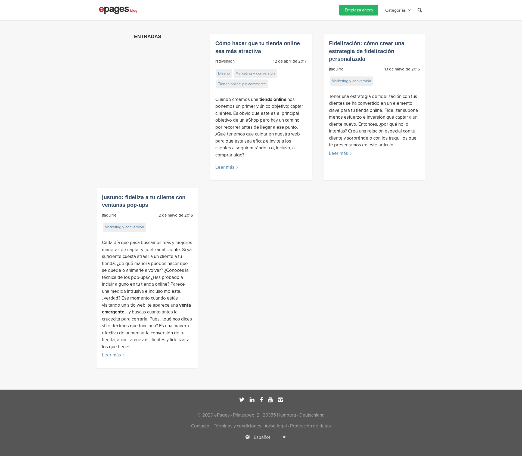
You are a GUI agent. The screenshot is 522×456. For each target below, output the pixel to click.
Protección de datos (310, 426)
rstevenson (225, 61)
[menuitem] (359, 10)
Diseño (224, 73)
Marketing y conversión (255, 73)
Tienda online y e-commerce (242, 84)
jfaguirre (336, 69)
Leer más (224, 167)
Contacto (200, 426)
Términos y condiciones (237, 426)
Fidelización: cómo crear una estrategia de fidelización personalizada (366, 51)
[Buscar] (419, 10)
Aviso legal (276, 426)
